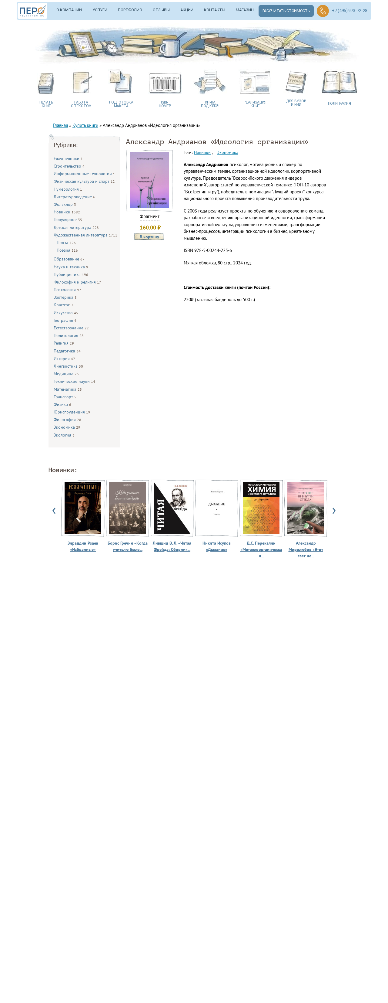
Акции (186, 10)
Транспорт (65, 396)
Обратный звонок (323, 11)
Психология (67, 289)
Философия (67, 419)
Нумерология (68, 189)
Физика (62, 404)
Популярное (68, 219)
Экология (64, 435)
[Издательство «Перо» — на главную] (35, 11)
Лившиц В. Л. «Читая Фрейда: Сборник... (172, 546)
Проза (66, 242)
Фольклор (65, 204)
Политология (69, 335)
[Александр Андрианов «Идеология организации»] (149, 206)
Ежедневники (68, 158)
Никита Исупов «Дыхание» (216, 546)
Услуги (99, 10)
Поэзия (67, 250)
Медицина (66, 373)
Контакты (214, 10)
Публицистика (71, 274)
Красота (63, 305)
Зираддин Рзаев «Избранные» (83, 546)
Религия (64, 343)
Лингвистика (68, 366)
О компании (69, 10)
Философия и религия (77, 282)
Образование (69, 259)
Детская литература (76, 227)
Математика (68, 389)
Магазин (245, 10)
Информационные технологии (84, 173)
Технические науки (74, 381)
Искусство (66, 312)
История (64, 358)
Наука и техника (71, 267)
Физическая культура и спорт (84, 181)
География (65, 320)
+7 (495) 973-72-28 (349, 10)
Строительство (69, 166)
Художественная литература (85, 235)
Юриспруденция (72, 412)
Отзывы (161, 10)
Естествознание (71, 328)
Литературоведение (74, 196)
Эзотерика (65, 297)
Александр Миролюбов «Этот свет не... (306, 549)
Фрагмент (149, 216)
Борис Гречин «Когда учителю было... (128, 546)
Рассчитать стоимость (286, 10)
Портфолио (130, 10)
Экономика (67, 427)
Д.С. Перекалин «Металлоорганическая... (261, 549)
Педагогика (67, 351)
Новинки (67, 212)
